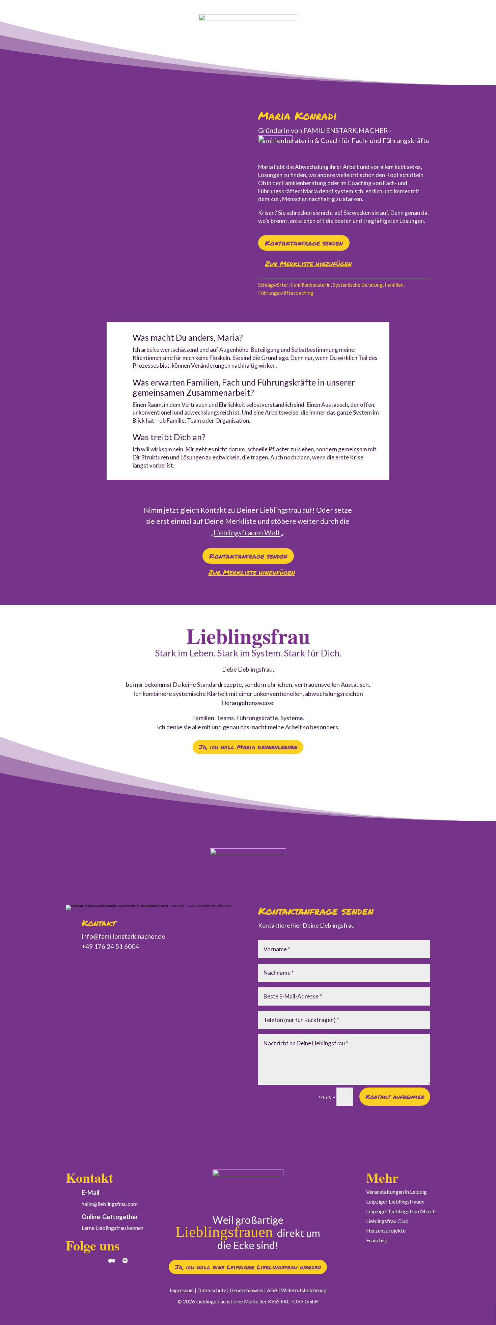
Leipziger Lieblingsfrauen (395, 1201)
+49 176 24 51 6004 (110, 946)
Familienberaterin (311, 285)
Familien (394, 285)
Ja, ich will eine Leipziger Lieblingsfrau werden (248, 1267)
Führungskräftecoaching (285, 293)
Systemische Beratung (358, 285)
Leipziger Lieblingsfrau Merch (401, 1211)
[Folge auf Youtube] (98, 1260)
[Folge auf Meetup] (111, 1260)
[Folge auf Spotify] (125, 1260)
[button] (305, 264)
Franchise (377, 1240)
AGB (272, 1290)
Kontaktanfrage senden (304, 243)
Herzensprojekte (386, 1230)
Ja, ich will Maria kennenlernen (248, 746)
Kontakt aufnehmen (394, 1096)
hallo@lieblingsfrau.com (110, 1204)
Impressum (182, 1290)
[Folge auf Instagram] (71, 1260)
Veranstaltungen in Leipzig (396, 1191)
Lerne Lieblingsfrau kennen (112, 1227)
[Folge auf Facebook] (84, 1260)
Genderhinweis (246, 1290)
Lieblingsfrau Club (387, 1221)
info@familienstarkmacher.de (123, 936)
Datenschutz (211, 1290)
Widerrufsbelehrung (304, 1290)
